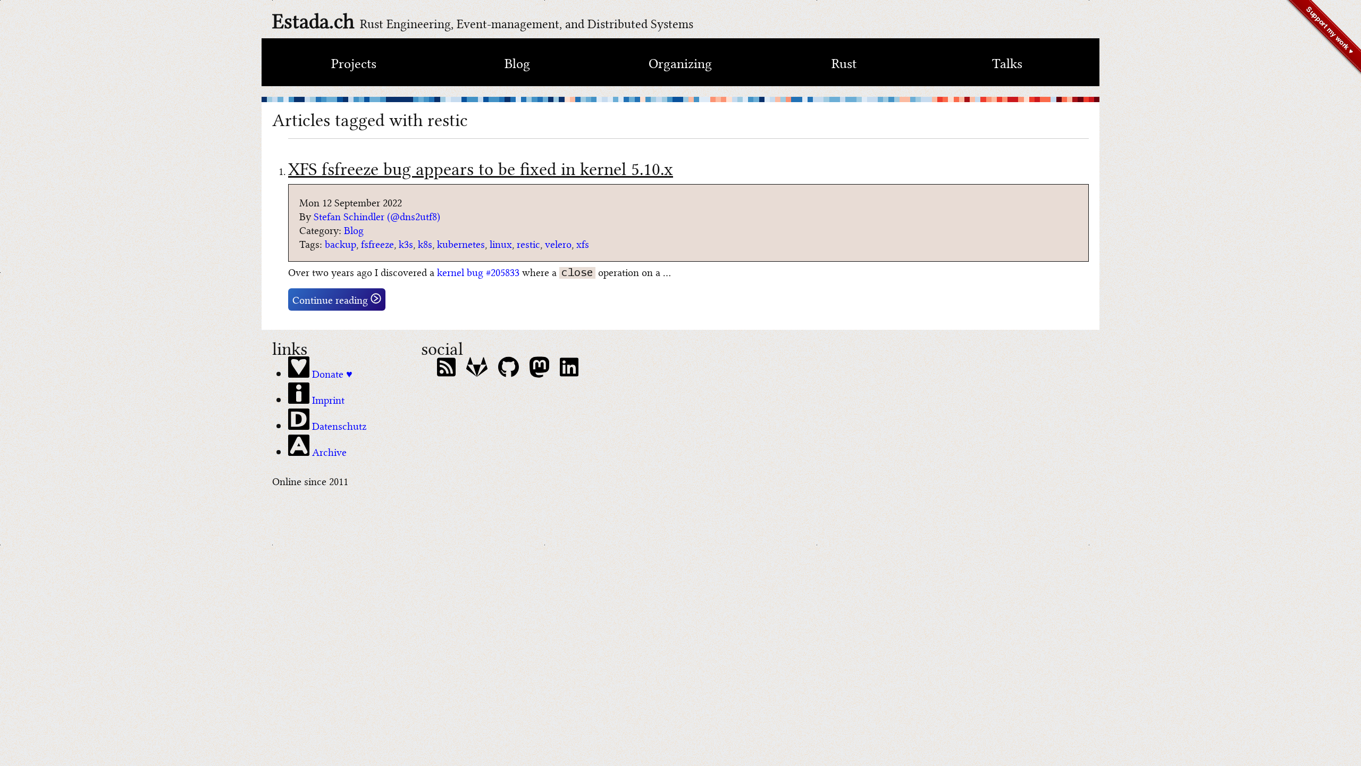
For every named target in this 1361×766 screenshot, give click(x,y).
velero (558, 243)
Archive (328, 451)
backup (340, 243)
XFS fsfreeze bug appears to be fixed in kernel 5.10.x (480, 167)
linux (501, 243)
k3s (406, 243)
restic (528, 243)
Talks (1007, 62)
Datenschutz (337, 425)
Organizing (680, 62)
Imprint (327, 399)
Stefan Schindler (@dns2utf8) (377, 215)
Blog (517, 62)
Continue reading (331, 299)
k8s (425, 243)
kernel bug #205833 (478, 271)
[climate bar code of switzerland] (680, 99)
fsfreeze (377, 243)
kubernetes (461, 243)
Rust (843, 62)
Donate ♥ (330, 372)
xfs (582, 243)
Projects (353, 62)
